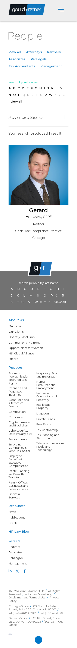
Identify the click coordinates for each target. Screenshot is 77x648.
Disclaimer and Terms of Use (27, 597)
